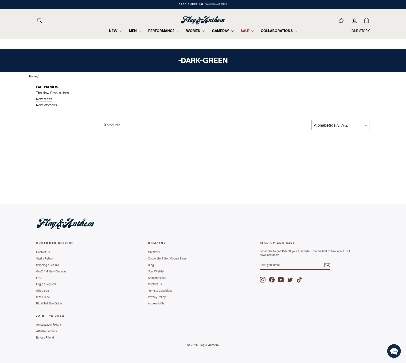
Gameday (221, 31)
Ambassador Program (49, 324)
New (113, 31)
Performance (162, 31)
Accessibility (156, 303)
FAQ (39, 277)
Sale (245, 31)
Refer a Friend (45, 337)
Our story (360, 31)
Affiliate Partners (46, 331)
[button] (394, 351)
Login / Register (46, 284)
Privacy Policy (157, 297)
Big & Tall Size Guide (49, 303)
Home (33, 76)
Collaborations (277, 31)
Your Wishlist (156, 271)
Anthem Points (157, 277)
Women (193, 31)
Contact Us (43, 252)
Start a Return (44, 258)
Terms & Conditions (160, 290)
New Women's (46, 105)
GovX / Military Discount (51, 271)
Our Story (154, 252)
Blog (151, 265)
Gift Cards (42, 290)
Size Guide (43, 297)
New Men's (44, 99)
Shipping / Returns (47, 265)
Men (133, 31)
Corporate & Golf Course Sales (167, 258)
